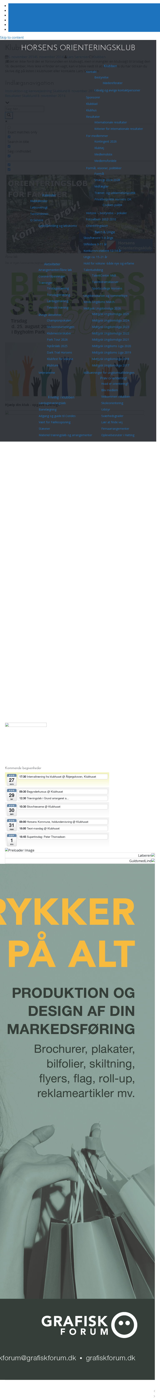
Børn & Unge (105, 232)
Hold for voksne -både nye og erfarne (109, 263)
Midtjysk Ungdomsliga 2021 (110, 339)
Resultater (93, 117)
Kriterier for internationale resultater (118, 129)
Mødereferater (112, 83)
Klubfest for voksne (60, 359)
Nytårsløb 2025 (57, 346)
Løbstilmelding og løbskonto (58, 226)
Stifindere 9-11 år (95, 244)
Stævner (44, 429)
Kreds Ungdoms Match (99, 302)
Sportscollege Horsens (107, 288)
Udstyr (105, 409)
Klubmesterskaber (59, 333)
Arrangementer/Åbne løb (55, 270)
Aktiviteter (52, 264)
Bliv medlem (109, 390)
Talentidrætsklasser (105, 282)
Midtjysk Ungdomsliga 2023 (110, 327)
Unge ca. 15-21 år (95, 257)
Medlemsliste (103, 154)
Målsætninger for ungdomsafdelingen (109, 373)
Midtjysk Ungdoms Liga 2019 (111, 352)
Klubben (110, 66)
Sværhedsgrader (112, 416)
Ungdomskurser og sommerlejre (106, 296)
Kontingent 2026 (105, 141)
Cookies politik (112, 205)
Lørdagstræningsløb (52, 403)
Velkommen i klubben (115, 396)
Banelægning (47, 409)
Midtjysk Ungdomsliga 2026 (102, 308)
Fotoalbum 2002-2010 (101, 219)
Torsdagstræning (58, 295)
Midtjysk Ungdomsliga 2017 (110, 365)
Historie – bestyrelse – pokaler (106, 213)
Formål (99, 174)
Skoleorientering (112, 403)
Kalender (49, 195)
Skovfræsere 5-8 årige (98, 238)
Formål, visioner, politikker (103, 168)
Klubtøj (99, 148)
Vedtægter (101, 186)
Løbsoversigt (39, 207)
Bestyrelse (101, 77)
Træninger (45, 283)
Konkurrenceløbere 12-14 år (102, 251)
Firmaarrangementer (115, 429)
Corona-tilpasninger (52, 276)
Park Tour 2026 (57, 339)
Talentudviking (93, 270)
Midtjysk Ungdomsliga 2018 (110, 359)
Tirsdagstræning (58, 288)
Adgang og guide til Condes (57, 416)
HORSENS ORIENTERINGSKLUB (78, 48)
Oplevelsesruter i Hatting (117, 435)
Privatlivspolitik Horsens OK (112, 199)
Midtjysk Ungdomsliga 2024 (110, 320)
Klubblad (92, 104)
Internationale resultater (110, 122)
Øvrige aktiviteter (50, 315)
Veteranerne (47, 373)
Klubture (52, 365)
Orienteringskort (97, 226)
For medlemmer (97, 136)
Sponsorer (93, 97)
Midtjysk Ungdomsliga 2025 (110, 314)
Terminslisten (39, 214)
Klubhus (91, 110)
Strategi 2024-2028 (107, 180)
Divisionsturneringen (60, 327)
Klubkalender (39, 201)
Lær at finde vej (111, 422)
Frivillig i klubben (61, 397)
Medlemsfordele (105, 161)
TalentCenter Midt (104, 275)
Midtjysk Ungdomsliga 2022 (110, 333)
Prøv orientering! (113, 378)
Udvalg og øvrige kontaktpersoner (117, 90)
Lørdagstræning (57, 301)
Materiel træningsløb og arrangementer (65, 435)
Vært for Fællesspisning (54, 422)
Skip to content (12, 37)
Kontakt (91, 72)
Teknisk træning (57, 307)
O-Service (36, 220)
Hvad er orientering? (114, 384)
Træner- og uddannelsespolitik (114, 193)
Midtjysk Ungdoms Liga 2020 (111, 346)
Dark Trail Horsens (59, 352)
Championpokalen (59, 320)
